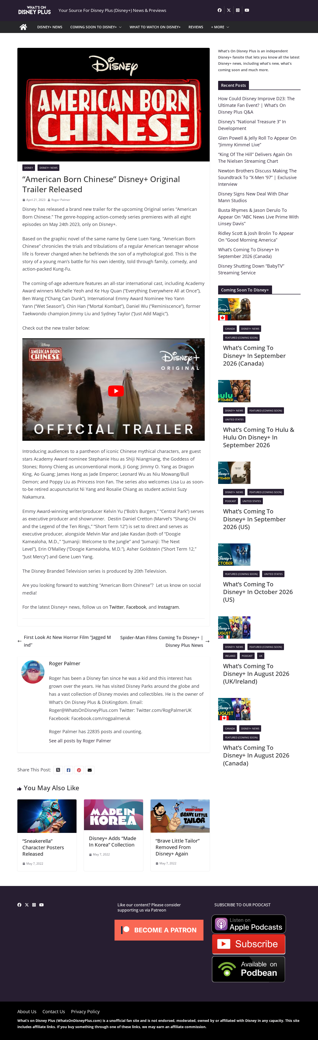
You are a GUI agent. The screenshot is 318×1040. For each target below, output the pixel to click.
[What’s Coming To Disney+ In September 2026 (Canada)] (234, 302)
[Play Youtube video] (116, 391)
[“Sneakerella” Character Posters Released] (47, 803)
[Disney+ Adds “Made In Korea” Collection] (113, 803)
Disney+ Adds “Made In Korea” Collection (112, 841)
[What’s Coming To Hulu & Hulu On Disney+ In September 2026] (234, 384)
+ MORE (217, 27)
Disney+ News (48, 167)
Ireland (230, 656)
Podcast (230, 501)
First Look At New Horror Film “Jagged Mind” (67, 641)
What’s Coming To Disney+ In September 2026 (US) (254, 519)
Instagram (168, 607)
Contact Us (53, 1011)
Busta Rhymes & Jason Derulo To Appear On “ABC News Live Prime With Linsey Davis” (258, 216)
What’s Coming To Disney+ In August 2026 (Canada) (256, 755)
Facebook (136, 607)
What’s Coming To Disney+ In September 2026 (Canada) (254, 355)
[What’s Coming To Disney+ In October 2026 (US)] (234, 547)
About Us (27, 1011)
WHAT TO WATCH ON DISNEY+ (155, 27)
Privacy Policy (85, 1011)
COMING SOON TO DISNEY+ (93, 27)
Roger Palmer (60, 200)
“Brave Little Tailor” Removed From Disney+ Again (177, 847)
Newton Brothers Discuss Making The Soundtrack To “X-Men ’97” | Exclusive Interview (257, 177)
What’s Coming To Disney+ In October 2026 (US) (258, 591)
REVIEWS (196, 27)
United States (234, 419)
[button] (119, 27)
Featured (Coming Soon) (241, 337)
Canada (230, 328)
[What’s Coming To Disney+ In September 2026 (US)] (234, 465)
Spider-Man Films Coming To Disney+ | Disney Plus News (161, 641)
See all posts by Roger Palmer (80, 741)
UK (260, 656)
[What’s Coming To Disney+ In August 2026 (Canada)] (234, 702)
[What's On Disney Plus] (23, 27)
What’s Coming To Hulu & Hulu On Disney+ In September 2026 (258, 437)
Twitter (116, 607)
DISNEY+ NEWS (49, 27)
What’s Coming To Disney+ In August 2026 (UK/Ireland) (256, 673)
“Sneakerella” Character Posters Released (43, 847)
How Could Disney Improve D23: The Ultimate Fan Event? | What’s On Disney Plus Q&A (256, 105)
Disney (28, 167)
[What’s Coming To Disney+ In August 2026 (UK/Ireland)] (234, 620)
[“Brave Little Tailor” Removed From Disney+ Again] (180, 803)
